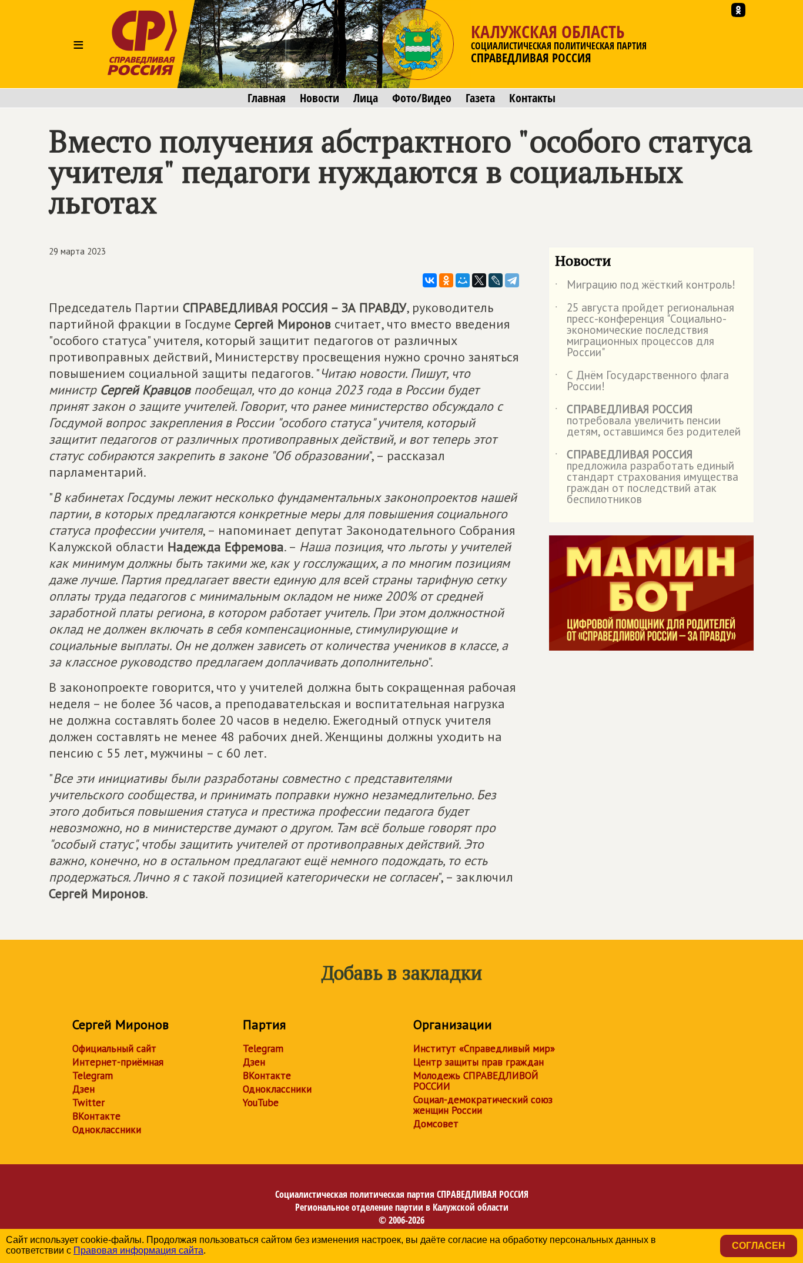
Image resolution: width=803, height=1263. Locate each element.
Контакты (532, 98)
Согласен (758, 1246)
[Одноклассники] (446, 280)
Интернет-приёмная (117, 1062)
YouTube (261, 1102)
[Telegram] (512, 280)
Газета (480, 98)
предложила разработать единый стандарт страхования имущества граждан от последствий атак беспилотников (646, 477)
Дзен (83, 1089)
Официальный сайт (114, 1048)
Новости (319, 98)
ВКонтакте (96, 1116)
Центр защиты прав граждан (478, 1062)
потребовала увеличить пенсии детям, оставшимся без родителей (648, 421)
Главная (266, 98)
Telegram (92, 1075)
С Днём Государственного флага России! (642, 381)
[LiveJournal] (496, 280)
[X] (479, 280)
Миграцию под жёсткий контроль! (645, 286)
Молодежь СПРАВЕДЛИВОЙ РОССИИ (475, 1080)
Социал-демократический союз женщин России (483, 1104)
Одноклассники (106, 1129)
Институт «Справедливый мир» (484, 1048)
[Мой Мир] (463, 280)
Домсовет (436, 1123)
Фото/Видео (421, 98)
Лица (365, 98)
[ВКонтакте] (430, 280)
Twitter (88, 1102)
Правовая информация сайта (138, 1250)
